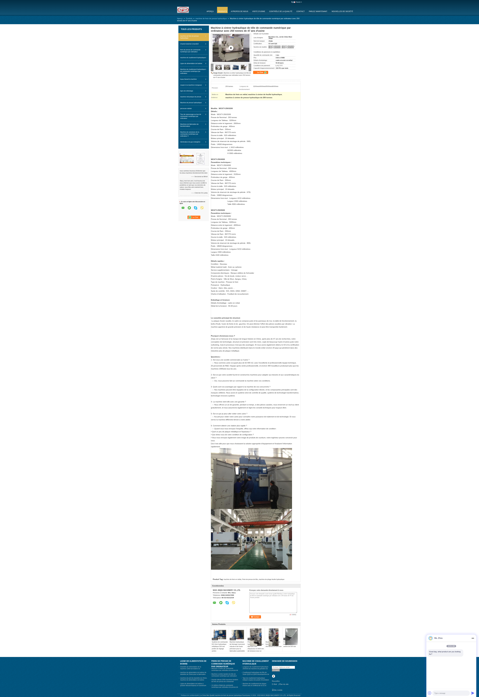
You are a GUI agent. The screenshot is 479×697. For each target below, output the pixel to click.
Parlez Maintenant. (318, 11)
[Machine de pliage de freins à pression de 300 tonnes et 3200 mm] (273, 637)
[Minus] (472, 638)
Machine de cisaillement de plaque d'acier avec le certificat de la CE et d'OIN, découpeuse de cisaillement (254, 685)
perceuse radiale (186, 108)
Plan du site (284, 684)
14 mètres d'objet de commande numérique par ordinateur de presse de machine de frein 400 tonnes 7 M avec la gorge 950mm (224, 688)
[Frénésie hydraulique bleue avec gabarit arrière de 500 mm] (291, 636)
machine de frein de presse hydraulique (211, 18)
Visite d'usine (258, 11)
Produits (222, 11)
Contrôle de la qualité (280, 11)
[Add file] (429, 693)
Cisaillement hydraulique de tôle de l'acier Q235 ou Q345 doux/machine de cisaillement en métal (256, 674)
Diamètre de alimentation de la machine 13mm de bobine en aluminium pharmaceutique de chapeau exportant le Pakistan (190, 669)
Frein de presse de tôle (250, 579)
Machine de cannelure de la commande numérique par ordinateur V (189, 134)
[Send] (473, 693)
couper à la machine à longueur (191, 85)
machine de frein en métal (232, 579)
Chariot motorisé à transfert (189, 44)
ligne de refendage (186, 91)
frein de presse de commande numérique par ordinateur (190, 51)
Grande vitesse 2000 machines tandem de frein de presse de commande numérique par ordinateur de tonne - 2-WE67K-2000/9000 (224, 682)
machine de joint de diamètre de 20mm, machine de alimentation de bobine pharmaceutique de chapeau (193, 680)
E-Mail (274, 684)
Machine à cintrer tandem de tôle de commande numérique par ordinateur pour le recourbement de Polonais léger (224, 677)
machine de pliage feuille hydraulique (271, 579)
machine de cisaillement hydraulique (192, 57)
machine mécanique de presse (190, 97)
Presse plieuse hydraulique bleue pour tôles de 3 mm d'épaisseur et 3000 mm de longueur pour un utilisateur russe (256, 647)
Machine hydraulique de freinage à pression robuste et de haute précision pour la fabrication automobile (237, 646)
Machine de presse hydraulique (191, 103)
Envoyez (276, 670)
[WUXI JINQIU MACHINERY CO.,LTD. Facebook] (273, 676)
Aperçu (210, 11)
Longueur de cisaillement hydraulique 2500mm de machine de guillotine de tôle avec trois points (255, 668)
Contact (300, 11)
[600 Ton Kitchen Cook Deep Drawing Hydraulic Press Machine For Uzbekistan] (231, 48)
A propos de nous (239, 11)
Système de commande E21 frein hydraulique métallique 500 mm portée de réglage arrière (220, 646)
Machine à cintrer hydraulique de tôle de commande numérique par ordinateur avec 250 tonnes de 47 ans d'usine (232, 75)
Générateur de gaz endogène (190, 142)
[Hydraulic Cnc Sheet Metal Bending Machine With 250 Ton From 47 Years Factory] (227, 67)
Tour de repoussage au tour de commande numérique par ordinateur (190, 116)
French (298, 2)
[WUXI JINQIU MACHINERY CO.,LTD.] (190, 10)
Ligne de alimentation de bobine (191, 63)
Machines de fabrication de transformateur (189, 125)
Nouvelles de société (342, 11)
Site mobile (278, 690)
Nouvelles (276, 681)
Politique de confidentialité (190, 695)
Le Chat (260, 72)
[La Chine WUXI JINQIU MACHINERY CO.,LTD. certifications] (187, 158)
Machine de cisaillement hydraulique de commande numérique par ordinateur (192, 71)
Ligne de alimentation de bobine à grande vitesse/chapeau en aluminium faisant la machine (193, 685)
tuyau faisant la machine (188, 79)
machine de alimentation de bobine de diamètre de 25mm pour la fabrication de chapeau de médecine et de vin (193, 674)
